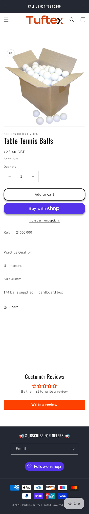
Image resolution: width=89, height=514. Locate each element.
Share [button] (14, 307)
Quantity (10, 167)
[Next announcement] (83, 6)
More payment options (44, 220)
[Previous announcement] (5, 6)
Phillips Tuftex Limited (37, 505)
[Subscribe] (72, 449)
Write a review (44, 404)
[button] (6, 19)
